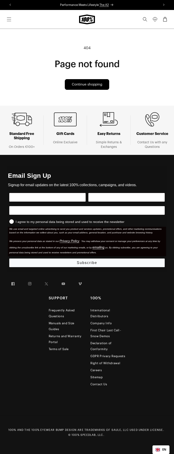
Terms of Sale (59, 349)
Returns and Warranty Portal (65, 339)
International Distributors (100, 313)
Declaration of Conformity (101, 346)
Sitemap (96, 377)
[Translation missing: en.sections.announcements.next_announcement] (163, 5)
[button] (9, 19)
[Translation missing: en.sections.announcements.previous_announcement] (10, 5)
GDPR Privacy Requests (107, 356)
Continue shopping (87, 84)
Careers (96, 370)
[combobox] (160, 449)
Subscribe (87, 263)
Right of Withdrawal (105, 363)
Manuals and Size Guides (61, 326)
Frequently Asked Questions (62, 313)
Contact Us (98, 384)
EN (164, 449)
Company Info (101, 323)
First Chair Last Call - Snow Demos (105, 333)
